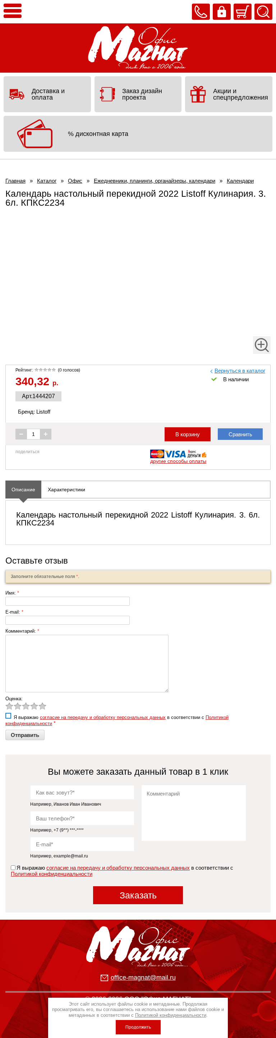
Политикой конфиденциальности (51, 874)
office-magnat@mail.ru (143, 977)
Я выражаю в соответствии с (123, 871)
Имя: (12, 593)
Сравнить (240, 434)
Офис (75, 181)
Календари (240, 181)
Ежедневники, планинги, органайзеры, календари (154, 181)
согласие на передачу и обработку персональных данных (103, 717)
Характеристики (66, 489)
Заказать (138, 895)
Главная (15, 181)
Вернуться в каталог (240, 370)
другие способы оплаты (178, 461)
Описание (23, 489)
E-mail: (14, 612)
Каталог (46, 181)
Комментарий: (22, 631)
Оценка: (14, 698)
